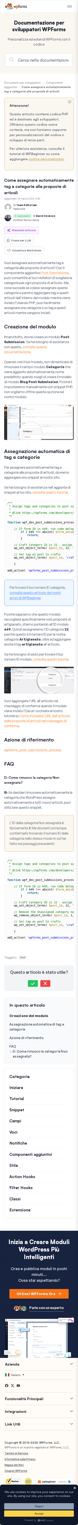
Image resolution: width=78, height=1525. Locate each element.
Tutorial (16, 1098)
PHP (23, 957)
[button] (33, 983)
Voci (13, 1132)
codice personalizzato (46, 159)
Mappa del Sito (14, 1465)
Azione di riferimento (26, 1038)
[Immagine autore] (8, 207)
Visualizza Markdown (26, 250)
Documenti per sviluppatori (22, 82)
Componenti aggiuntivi (30, 1154)
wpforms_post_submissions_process (32, 750)
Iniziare (16, 1087)
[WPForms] (16, 6)
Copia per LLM (21, 240)
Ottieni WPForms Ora (36, 1294)
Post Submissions (55, 273)
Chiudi (69, 101)
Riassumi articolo (24, 230)
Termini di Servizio (16, 1453)
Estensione (19, 1209)
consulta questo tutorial (50, 492)
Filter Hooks (21, 1187)
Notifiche (18, 1143)
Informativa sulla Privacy (20, 1459)
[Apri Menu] (69, 6)
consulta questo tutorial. (51, 659)
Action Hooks (22, 1176)
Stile (13, 1165)
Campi (15, 1120)
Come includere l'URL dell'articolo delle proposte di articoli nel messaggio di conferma (37, 721)
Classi (15, 1198)
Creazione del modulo (28, 1016)
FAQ (12, 1046)
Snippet (16, 1109)
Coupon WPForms (16, 1470)
